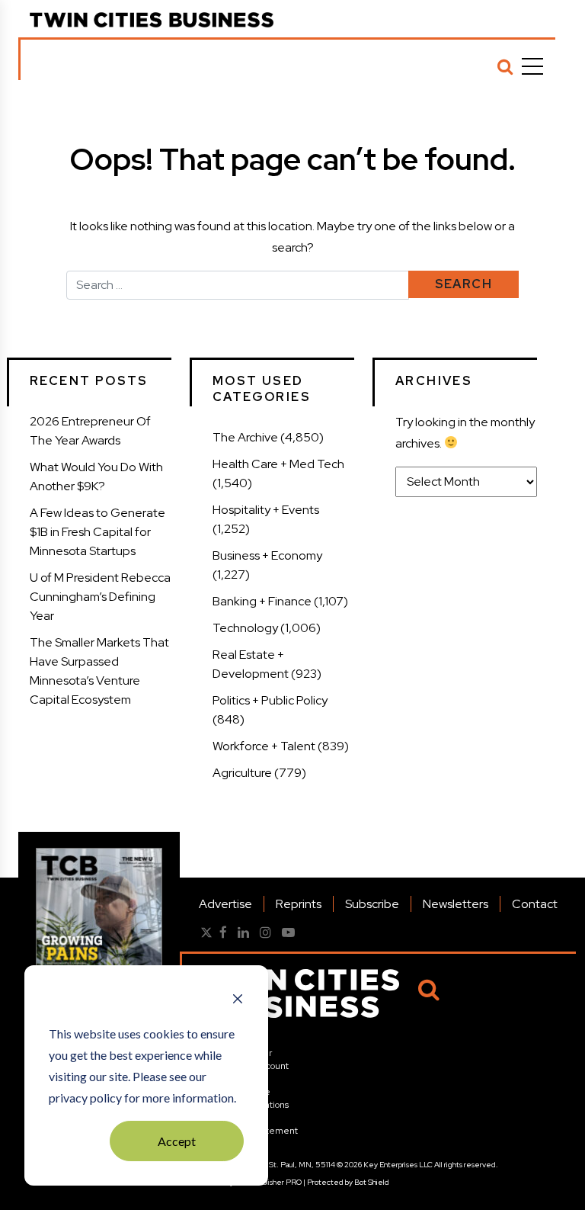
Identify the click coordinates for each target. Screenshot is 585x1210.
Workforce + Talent (264, 746)
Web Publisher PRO (268, 1182)
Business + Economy (267, 555)
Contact (535, 904)
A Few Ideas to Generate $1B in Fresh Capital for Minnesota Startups (97, 532)
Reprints (298, 904)
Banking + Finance (262, 601)
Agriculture (242, 773)
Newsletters (455, 904)
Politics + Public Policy (270, 700)
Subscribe (372, 904)
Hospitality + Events (266, 510)
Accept (177, 1141)
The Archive (245, 437)
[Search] (505, 66)
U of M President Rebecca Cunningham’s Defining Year (100, 597)
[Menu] (532, 66)
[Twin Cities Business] (151, 19)
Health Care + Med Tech (278, 464)
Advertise (225, 904)
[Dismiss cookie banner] (238, 1000)
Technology (245, 628)
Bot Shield (371, 1182)
